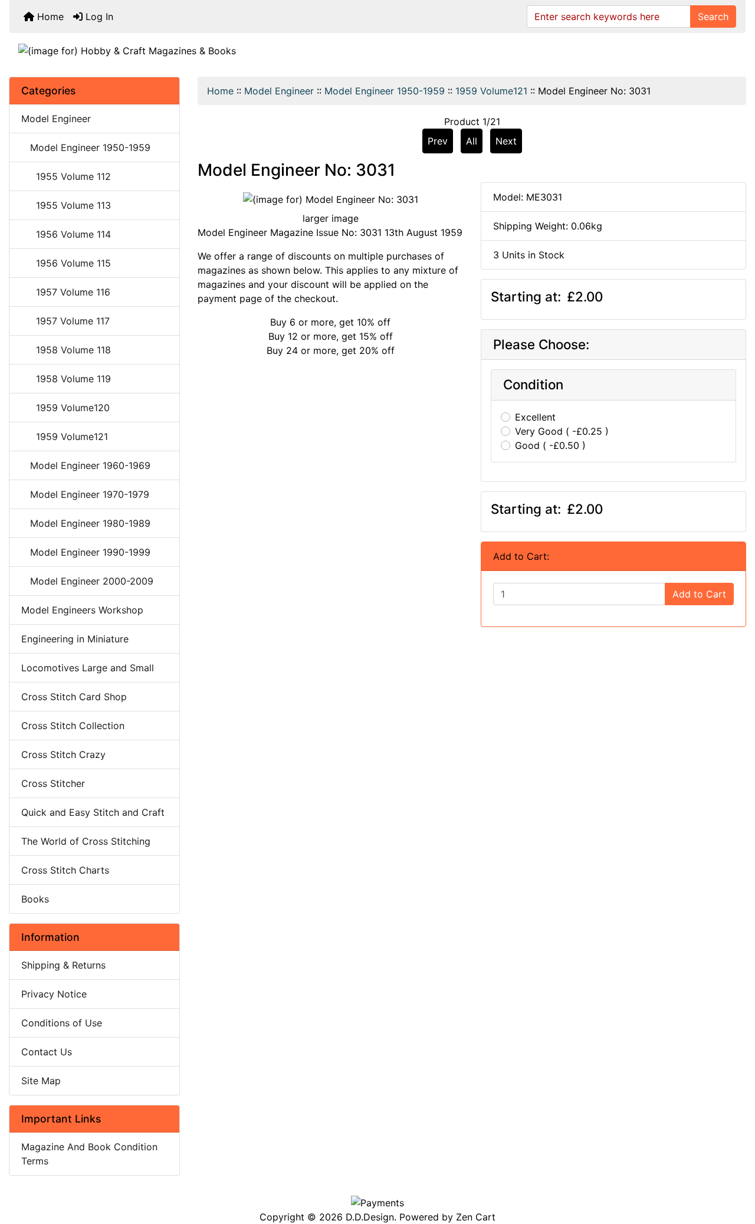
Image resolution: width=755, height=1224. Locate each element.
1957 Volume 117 (65, 321)
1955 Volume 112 (66, 176)
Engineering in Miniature (75, 639)
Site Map (41, 1081)
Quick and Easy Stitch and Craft (93, 812)
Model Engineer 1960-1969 (85, 465)
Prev (438, 141)
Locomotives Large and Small (87, 668)
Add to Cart (699, 594)
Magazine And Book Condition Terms (89, 1154)
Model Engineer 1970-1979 (85, 494)
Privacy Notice (54, 994)
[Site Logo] (377, 50)
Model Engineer (279, 91)
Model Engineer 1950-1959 (384, 91)
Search (713, 16)
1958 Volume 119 (66, 379)
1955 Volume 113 (66, 205)
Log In (98, 16)
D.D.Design (370, 1217)
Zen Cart (475, 1217)
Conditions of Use (61, 1023)
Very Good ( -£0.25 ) (562, 431)
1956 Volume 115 (66, 263)
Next (506, 141)
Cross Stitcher (53, 783)
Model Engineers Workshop (82, 610)
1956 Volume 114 (66, 234)
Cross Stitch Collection (72, 725)
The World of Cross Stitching (85, 841)
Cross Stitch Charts (65, 870)
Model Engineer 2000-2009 (87, 581)
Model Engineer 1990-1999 (85, 552)
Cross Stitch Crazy (63, 754)
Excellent (535, 417)
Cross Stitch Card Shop (74, 697)
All (471, 141)
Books (35, 899)
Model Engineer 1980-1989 (85, 523)
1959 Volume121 (491, 91)
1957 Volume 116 (65, 292)
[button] (733, 1165)
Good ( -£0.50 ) (550, 445)
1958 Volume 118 (66, 350)
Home (49, 16)
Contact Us (46, 1052)
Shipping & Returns (63, 965)
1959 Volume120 (65, 408)
